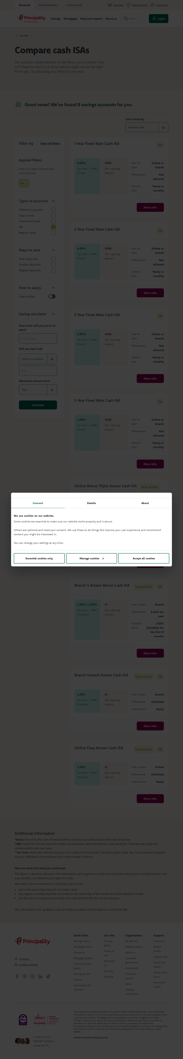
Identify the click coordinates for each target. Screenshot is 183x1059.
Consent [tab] (38, 503)
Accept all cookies (144, 558)
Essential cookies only (39, 558)
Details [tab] (91, 503)
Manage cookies (89, 558)
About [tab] (145, 503)
